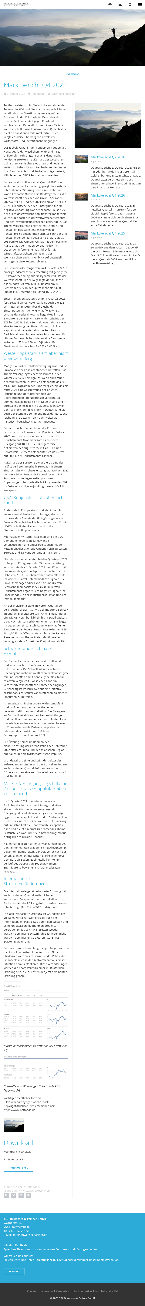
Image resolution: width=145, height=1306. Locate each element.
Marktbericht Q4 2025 (108, 233)
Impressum (46, 1291)
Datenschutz (63, 1291)
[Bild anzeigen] (36, 1012)
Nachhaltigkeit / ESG (106, 1291)
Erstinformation (83, 1291)
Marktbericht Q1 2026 (108, 195)
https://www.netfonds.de (19, 1110)
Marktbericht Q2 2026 (108, 157)
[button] (6, 1195)
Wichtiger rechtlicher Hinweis (22, 1098)
